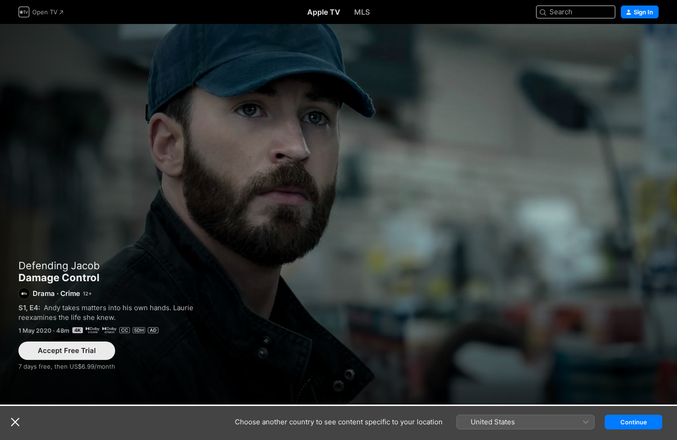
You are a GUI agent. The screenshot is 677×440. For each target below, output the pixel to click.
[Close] (15, 422)
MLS (362, 12)
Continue (633, 422)
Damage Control (338, 214)
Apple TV (323, 12)
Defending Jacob (59, 266)
